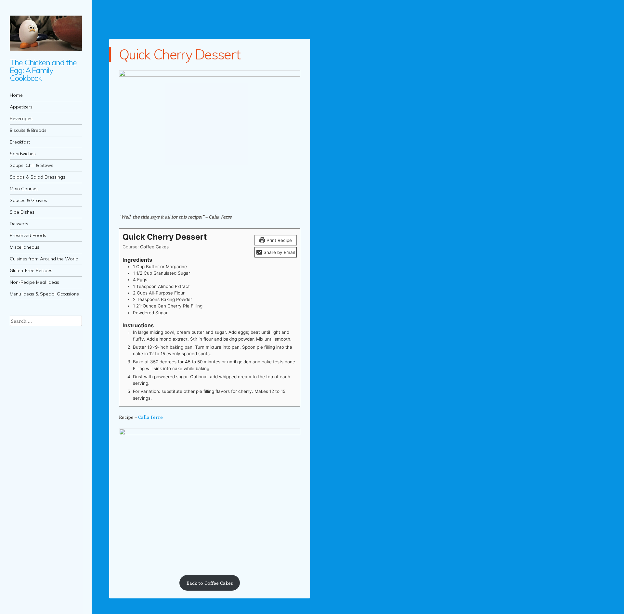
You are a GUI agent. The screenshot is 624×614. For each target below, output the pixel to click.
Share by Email (278, 252)
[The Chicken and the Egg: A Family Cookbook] (46, 33)
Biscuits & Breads (28, 130)
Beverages (21, 118)
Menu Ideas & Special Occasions (44, 294)
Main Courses (24, 189)
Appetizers (21, 107)
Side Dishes (22, 212)
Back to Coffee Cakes (210, 583)
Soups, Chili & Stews (31, 165)
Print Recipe (278, 240)
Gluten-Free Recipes (31, 270)
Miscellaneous (24, 247)
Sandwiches (23, 154)
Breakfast (20, 142)
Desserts (19, 224)
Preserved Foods (28, 235)
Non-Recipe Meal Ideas (34, 282)
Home (16, 95)
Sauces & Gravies (28, 200)
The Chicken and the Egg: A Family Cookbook (43, 70)
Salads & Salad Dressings (37, 177)
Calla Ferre (150, 417)
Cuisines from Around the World (44, 259)
